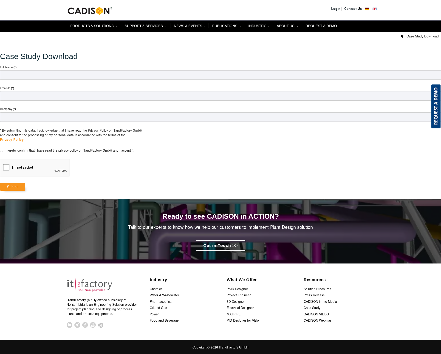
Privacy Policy (12, 139)
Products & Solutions (92, 25)
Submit (12, 186)
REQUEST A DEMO (321, 25)
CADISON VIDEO (316, 314)
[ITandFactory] (91, 284)
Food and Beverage (164, 320)
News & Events (188, 25)
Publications (225, 25)
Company (8, 109)
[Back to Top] (429, 316)
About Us (286, 25)
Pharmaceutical (161, 301)
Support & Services (144, 25)
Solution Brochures (317, 288)
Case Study (312, 307)
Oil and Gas (158, 307)
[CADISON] (90, 10)
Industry (257, 25)
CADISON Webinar (317, 320)
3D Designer (236, 301)
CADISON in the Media (320, 301)
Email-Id (7, 88)
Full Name (8, 67)
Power (154, 314)
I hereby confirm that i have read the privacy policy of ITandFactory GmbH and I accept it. (69, 150)
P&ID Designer (237, 288)
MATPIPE (233, 314)
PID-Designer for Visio (243, 320)
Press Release (314, 295)
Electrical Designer (240, 307)
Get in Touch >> (220, 245)
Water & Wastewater (164, 295)
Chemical (156, 288)
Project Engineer (239, 295)
